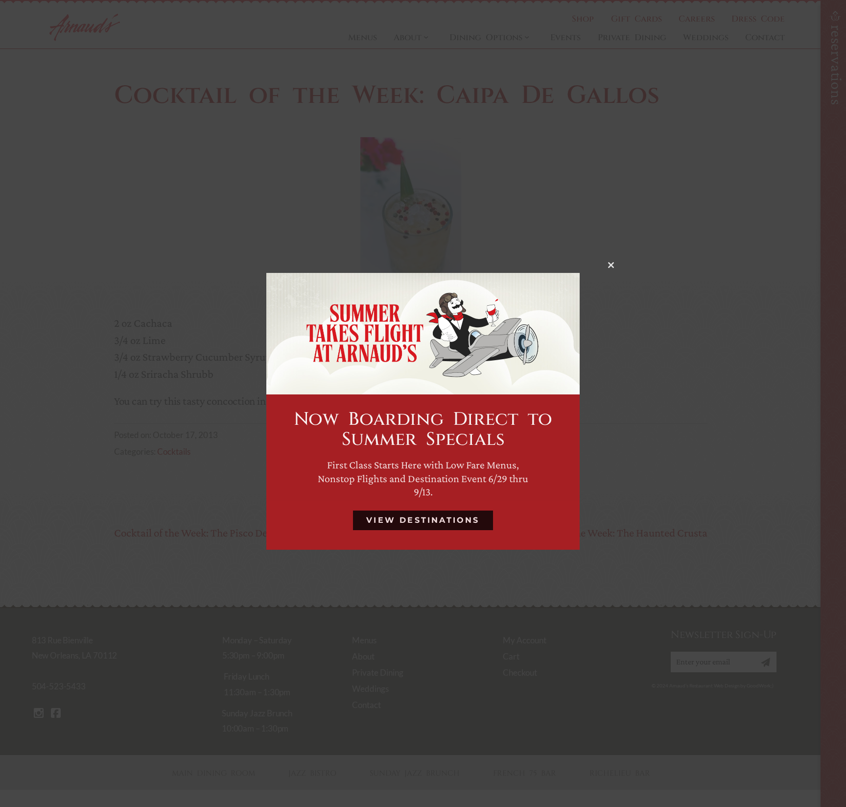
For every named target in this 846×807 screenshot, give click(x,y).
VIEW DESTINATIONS (422, 520)
